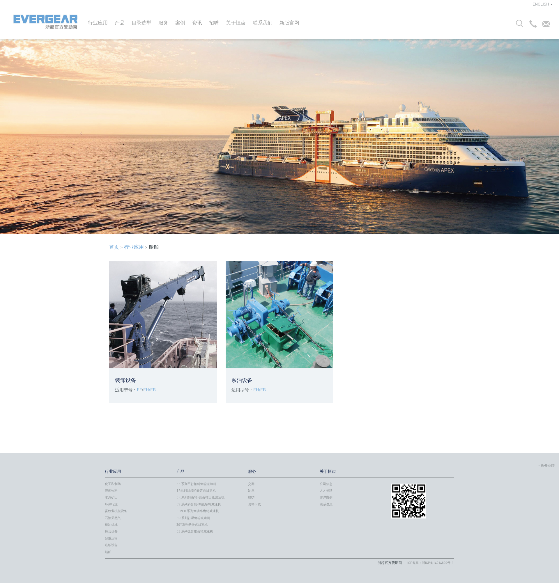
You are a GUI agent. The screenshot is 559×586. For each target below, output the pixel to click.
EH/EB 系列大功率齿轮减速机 (197, 511)
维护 (251, 497)
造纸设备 (111, 545)
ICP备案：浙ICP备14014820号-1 (430, 563)
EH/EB (149, 389)
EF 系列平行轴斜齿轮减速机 (196, 484)
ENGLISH (541, 3)
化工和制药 (113, 484)
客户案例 (326, 497)
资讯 (197, 22)
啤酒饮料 (111, 491)
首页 (114, 247)
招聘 (214, 22)
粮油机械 (111, 525)
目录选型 (141, 22)
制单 (251, 491)
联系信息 (326, 504)
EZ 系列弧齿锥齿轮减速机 (194, 531)
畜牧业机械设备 (116, 511)
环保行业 (111, 504)
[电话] (531, 25)
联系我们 (263, 22)
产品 (120, 22)
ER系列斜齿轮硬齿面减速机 (196, 491)
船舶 (108, 552)
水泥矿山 (111, 497)
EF (139, 389)
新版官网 (289, 22)
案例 (180, 22)
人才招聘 (326, 491)
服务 (163, 22)
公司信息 (326, 484)
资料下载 (254, 504)
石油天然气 (113, 518)
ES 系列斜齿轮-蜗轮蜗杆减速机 (198, 504)
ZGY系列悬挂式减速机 (192, 525)
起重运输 (111, 538)
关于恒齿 (236, 22)
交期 (251, 484)
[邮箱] (544, 25)
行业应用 (98, 22)
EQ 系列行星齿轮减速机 (193, 518)
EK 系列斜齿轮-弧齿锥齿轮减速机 (200, 497)
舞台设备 (111, 531)
